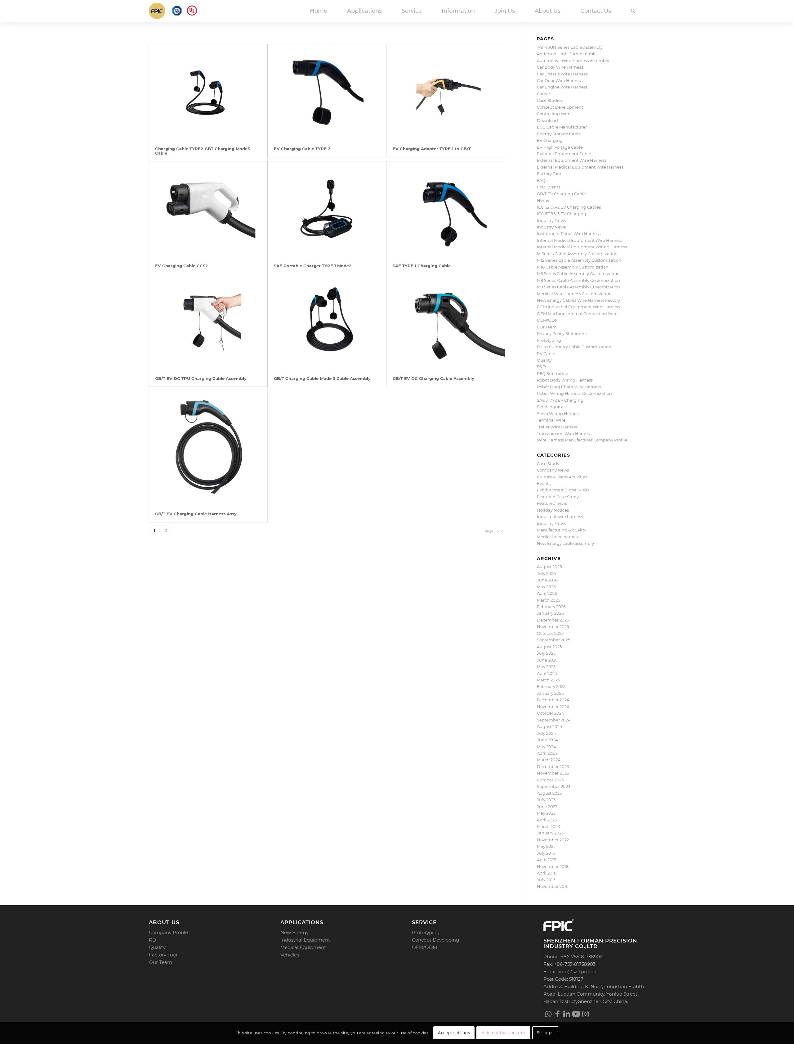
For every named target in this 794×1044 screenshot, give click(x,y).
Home (543, 200)
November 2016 (553, 886)
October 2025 (550, 633)
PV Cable (546, 353)
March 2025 (548, 679)
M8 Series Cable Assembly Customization (578, 280)
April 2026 (547, 593)
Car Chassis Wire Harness (562, 73)
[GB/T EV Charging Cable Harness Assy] (208, 446)
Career (543, 93)
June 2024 (547, 739)
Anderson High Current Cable (567, 53)
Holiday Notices (553, 510)
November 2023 (553, 773)
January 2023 (550, 832)
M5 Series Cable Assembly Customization (578, 273)
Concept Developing (435, 940)
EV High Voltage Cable (560, 147)
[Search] (633, 11)
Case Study (548, 463)
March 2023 (548, 826)
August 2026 (549, 566)
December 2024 (553, 699)
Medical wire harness (558, 536)
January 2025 (550, 693)
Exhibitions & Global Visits (563, 489)
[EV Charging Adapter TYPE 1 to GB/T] (445, 92)
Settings (545, 1033)
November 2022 (553, 839)
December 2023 (553, 766)
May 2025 (546, 666)
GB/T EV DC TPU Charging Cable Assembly (201, 378)
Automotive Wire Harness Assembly (573, 60)
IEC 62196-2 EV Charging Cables (569, 207)
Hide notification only (503, 1033)
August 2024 (549, 726)
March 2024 (548, 759)
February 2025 (551, 686)
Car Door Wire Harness (559, 80)
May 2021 (546, 846)
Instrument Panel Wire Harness (568, 233)
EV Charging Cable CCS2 (181, 265)
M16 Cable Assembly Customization (573, 266)
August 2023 (549, 793)
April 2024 (547, 753)
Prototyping (549, 340)
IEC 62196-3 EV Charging (561, 213)
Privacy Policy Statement (562, 333)
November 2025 (553, 626)
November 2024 (553, 706)
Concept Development (560, 107)
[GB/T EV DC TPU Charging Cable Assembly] (208, 322)
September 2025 (553, 639)
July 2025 (546, 653)
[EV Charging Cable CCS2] (208, 209)
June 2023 (547, 806)
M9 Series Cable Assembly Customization (578, 286)
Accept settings (454, 1033)
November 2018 (553, 866)
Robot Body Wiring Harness (565, 379)
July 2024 (546, 733)
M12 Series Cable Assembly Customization (579, 260)
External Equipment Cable (564, 153)
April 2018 (546, 872)
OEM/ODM (548, 320)
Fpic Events (548, 186)
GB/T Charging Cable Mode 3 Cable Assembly (322, 378)
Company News (553, 470)
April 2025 (547, 673)
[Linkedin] (566, 1014)
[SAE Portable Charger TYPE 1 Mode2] (327, 209)
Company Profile (168, 932)
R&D (541, 366)
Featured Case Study (558, 496)
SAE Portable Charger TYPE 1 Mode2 (312, 265)
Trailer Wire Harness (557, 426)
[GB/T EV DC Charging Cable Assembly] (445, 322)
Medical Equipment (303, 947)
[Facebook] (557, 1014)
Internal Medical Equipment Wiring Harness (582, 246)
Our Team (547, 326)
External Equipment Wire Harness (571, 160)
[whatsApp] (548, 1014)
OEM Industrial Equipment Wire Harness (578, 306)
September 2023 (553, 786)
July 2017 (546, 879)
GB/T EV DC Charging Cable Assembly (433, 378)
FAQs (542, 180)
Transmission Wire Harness (564, 433)
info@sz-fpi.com (577, 971)
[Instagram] (585, 1014)
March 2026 (548, 600)
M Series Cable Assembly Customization (577, 253)
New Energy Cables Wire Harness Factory (578, 300)
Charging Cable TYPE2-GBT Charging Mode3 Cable (202, 151)
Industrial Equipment (305, 940)
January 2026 (550, 613)
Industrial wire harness (560, 516)
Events (544, 483)
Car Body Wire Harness (560, 67)
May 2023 (546, 813)
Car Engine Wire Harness (562, 86)
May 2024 (546, 746)
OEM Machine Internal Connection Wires (578, 313)
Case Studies (550, 100)
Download (547, 120)
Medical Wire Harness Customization (574, 293)
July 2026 (546, 573)
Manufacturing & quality (561, 529)
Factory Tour (549, 173)
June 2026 (547, 579)
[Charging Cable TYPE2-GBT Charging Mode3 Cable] (208, 92)
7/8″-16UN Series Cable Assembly (570, 47)
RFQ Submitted (553, 373)
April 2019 (546, 859)
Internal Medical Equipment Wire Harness (579, 240)
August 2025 (549, 646)
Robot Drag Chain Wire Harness (569, 386)
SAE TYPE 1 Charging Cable (422, 265)
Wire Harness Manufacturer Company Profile (582, 439)
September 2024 (554, 719)
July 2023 (546, 799)
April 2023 (547, 819)
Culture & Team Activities (562, 476)
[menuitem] (318, 11)
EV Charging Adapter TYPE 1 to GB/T (432, 148)
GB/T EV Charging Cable (561, 193)
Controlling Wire (553, 113)
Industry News (551, 220)
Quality (544, 360)
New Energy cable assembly (565, 543)
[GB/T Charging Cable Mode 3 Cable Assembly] (327, 322)
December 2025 (553, 619)
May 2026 (546, 586)
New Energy (294, 932)
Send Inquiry (550, 406)
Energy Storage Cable (559, 133)
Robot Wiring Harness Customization (574, 393)
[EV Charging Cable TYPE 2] (327, 92)
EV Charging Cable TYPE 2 (302, 148)
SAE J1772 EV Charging (560, 400)
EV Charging (550, 140)
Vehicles (289, 955)
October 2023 (550, 779)
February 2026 (551, 606)
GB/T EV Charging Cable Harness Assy (196, 513)
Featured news (552, 503)
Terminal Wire (551, 420)
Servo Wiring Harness (558, 413)
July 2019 (546, 853)
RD (152, 940)
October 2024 (550, 713)
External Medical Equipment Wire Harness (580, 167)
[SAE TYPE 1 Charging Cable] (445, 209)
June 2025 (547, 660)
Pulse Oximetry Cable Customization (574, 346)
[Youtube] (576, 1014)
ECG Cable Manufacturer (562, 126)
